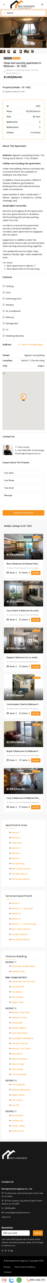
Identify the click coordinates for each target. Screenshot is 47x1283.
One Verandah (18, 1074)
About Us (6, 1217)
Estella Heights (18, 1027)
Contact (7, 1272)
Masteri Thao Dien (20, 1012)
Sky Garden (17, 1115)
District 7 (16, 858)
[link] (23, 547)
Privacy (7, 1267)
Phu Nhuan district (20, 879)
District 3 (15, 848)
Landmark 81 (17, 986)
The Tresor (17, 1100)
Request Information (23, 513)
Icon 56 (15, 1105)
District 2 (15, 837)
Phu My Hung (17, 863)
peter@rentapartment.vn (29, 453)
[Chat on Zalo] (11, 1279)
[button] (23, 397)
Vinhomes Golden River (23, 966)
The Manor (16, 991)
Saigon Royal (17, 1094)
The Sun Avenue (19, 1043)
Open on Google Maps (32, 344)
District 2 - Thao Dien (22, 908)
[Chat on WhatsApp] (19, 1279)
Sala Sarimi (16, 1053)
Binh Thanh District (21, 868)
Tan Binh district (19, 873)
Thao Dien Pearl (19, 1033)
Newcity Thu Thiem (21, 1048)
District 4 (16, 853)
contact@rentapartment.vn (17, 1212)
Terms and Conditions (24, 1267)
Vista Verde (17, 1069)
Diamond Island (19, 1058)
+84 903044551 (24, 450)
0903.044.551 (37, 1280)
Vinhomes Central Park (23, 981)
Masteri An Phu (19, 1017)
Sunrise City (17, 1120)
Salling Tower (18, 971)
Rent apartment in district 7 (21, 265)
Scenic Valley (18, 1125)
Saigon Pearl (17, 1002)
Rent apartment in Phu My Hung (23, 268)
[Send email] (4, 1279)
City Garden (17, 997)
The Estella (17, 1022)
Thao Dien (16, 842)
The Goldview (18, 1084)
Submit (38, 1233)
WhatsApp (39, 450)
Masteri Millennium (20, 1089)
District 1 (15, 832)
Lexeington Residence (22, 1038)
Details (36, 573)
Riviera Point (17, 1130)
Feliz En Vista (17, 1064)
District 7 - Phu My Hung (23, 924)
